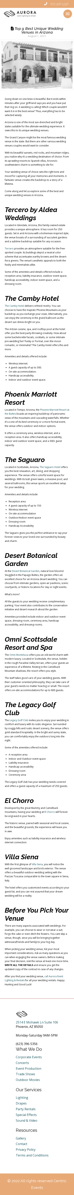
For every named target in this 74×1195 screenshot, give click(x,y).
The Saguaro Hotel (50, 467)
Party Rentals (26, 1109)
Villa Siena (37, 864)
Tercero (9, 248)
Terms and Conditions (32, 1155)
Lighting (22, 1097)
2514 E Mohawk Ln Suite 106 (37, 1022)
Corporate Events (29, 1057)
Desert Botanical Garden (25, 571)
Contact (21, 1144)
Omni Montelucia (18, 654)
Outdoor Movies (28, 1080)
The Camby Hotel (14, 305)
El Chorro (49, 812)
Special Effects (26, 1115)
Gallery (21, 1138)
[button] (67, 13)
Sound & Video (26, 1120)
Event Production (28, 1068)
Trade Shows (25, 1074)
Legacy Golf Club (18, 720)
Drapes (21, 1103)
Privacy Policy (26, 1149)
